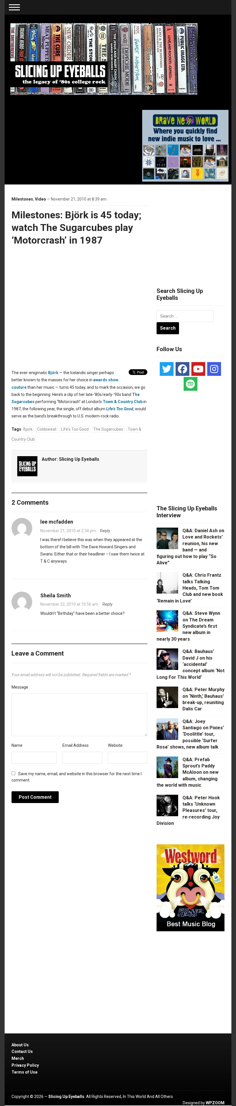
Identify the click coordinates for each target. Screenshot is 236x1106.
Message (20, 687)
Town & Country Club (122, 401)
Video (40, 199)
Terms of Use (24, 1072)
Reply (105, 530)
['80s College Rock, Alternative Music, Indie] (103, 59)
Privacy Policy (25, 1065)
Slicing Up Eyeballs (79, 459)
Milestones (22, 199)
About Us (20, 1045)
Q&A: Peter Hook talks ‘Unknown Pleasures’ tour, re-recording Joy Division (188, 810)
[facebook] (182, 369)
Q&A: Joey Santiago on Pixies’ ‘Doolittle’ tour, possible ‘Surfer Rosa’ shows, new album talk (190, 734)
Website (115, 745)
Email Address (75, 745)
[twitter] (167, 369)
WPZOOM (215, 1103)
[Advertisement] (196, 229)
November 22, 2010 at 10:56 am (69, 604)
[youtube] (198, 369)
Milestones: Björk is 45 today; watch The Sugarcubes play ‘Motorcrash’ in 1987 (76, 227)
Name (17, 745)
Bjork (28, 429)
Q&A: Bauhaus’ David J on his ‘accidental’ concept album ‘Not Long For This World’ (190, 664)
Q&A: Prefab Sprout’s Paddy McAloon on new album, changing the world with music (187, 772)
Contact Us (22, 1051)
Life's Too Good (75, 429)
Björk (53, 372)
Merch (18, 1058)
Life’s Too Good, (120, 409)
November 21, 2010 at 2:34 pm (68, 530)
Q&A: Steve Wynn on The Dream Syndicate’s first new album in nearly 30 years (188, 626)
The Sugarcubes (108, 429)
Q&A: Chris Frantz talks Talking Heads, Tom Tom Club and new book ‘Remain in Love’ (190, 588)
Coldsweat (46, 429)
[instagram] (214, 369)
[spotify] (190, 384)
